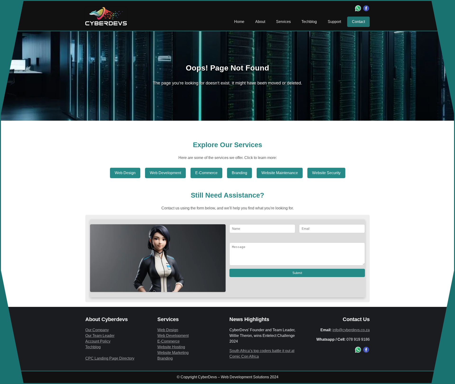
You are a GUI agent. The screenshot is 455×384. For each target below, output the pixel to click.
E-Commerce (206, 173)
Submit (297, 273)
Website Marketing (173, 353)
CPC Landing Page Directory (109, 358)
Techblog (309, 22)
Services (283, 22)
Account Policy (97, 341)
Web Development (165, 173)
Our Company (97, 330)
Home (239, 22)
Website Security (326, 173)
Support (334, 22)
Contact (358, 22)
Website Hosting (171, 347)
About (260, 22)
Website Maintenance (279, 173)
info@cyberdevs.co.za (351, 330)
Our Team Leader (99, 336)
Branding (239, 173)
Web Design (125, 173)
